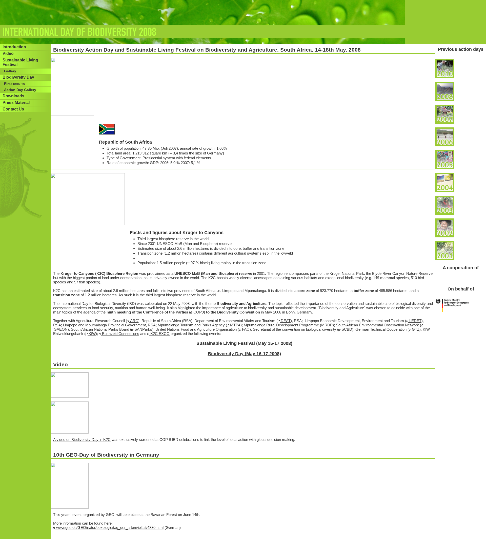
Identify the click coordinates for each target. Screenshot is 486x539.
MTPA (234, 325)
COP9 (198, 312)
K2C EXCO (159, 333)
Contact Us (13, 109)
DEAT (285, 321)
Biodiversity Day (18, 77)
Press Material (16, 102)
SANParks (142, 329)
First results (14, 84)
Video (8, 53)
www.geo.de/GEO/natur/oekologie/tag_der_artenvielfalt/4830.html (109, 527)
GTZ (415, 329)
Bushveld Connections (120, 333)
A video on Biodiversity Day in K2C (82, 439)
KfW (92, 333)
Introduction (14, 47)
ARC (133, 321)
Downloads (13, 96)
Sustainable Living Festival (20, 62)
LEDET (414, 321)
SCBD (346, 329)
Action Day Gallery (20, 90)
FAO (245, 329)
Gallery (10, 71)
